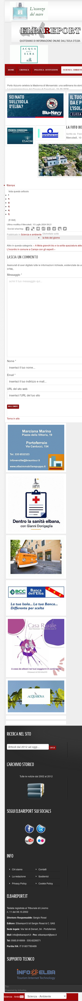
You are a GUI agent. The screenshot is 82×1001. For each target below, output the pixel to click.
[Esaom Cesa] (51, 132)
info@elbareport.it (21, 934)
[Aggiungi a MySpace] (59, 229)
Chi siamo (17, 869)
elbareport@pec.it (47, 934)
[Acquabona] (36, 696)
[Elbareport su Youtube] (30, 839)
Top (7, 986)
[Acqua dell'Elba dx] (29, 54)
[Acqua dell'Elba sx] (29, 10)
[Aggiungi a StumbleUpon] (43, 229)
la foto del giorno (51, 237)
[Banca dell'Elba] (36, 597)
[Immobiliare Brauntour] (36, 447)
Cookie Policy (46, 883)
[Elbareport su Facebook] (30, 829)
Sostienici (44, 876)
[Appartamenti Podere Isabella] (36, 646)
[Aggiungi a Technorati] (49, 229)
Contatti (43, 869)
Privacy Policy (19, 883)
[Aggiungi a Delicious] (33, 229)
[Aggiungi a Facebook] (27, 229)
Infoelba (22, 990)
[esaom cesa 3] (20, 135)
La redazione (19, 876)
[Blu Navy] (35, 105)
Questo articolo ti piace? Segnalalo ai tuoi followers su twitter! (65, 229)
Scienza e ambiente (31, 234)
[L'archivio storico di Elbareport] (36, 789)
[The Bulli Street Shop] (36, 556)
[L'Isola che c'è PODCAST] (36, 503)
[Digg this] (38, 229)
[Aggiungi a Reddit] (54, 229)
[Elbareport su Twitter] (41, 829)
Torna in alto (13, 418)
